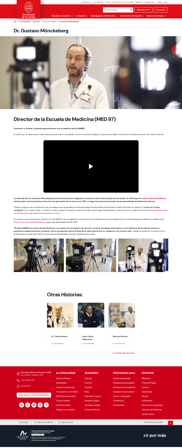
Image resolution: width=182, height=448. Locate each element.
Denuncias (24, 422)
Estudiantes (85, 2)
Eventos (88, 382)
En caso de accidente (43, 422)
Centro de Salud (63, 405)
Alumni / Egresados (121, 396)
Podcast (88, 387)
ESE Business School (66, 396)
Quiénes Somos (63, 378)
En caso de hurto (66, 422)
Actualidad (129, 2)
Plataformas (149, 2)
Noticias (88, 378)
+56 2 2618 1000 (27, 380)
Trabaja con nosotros (65, 409)
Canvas (145, 387)
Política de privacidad (153, 422)
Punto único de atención (152, 405)
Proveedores (118, 405)
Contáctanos (26, 386)
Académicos (99, 2)
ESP (159, 2)
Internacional (118, 2)
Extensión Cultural (93, 396)
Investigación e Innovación (103, 16)
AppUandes (147, 391)
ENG (165, 2)
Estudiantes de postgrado (124, 387)
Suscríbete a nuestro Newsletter (34, 395)
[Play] (91, 166)
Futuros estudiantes (121, 378)
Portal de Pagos (149, 382)
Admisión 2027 (143, 10)
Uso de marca (148, 414)
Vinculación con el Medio (67, 391)
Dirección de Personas (152, 409)
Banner (145, 396)
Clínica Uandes (63, 400)
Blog (87, 391)
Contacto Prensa (92, 409)
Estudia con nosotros (61, 16)
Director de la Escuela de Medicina (29, 222)
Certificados (147, 400)
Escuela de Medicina (155, 198)
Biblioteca (139, 2)
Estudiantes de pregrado (124, 382)
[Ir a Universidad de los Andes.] (15, 22)
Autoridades (61, 382)
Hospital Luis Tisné (51, 213)
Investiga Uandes (92, 405)
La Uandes (80, 16)
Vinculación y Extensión (130, 16)
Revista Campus (92, 400)
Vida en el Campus (155, 16)
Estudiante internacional (123, 391)
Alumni (108, 2)
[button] (170, 423)
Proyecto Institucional (65, 387)
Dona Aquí (160, 10)
